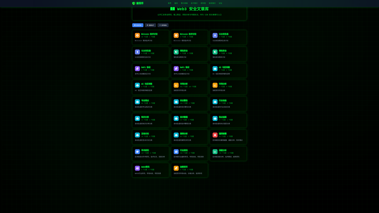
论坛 (220, 3)
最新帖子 (151, 25)
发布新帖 (164, 25)
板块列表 (138, 25)
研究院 (203, 3)
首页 (169, 3)
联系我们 (212, 3)
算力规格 (184, 3)
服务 (176, 3)
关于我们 (194, 3)
